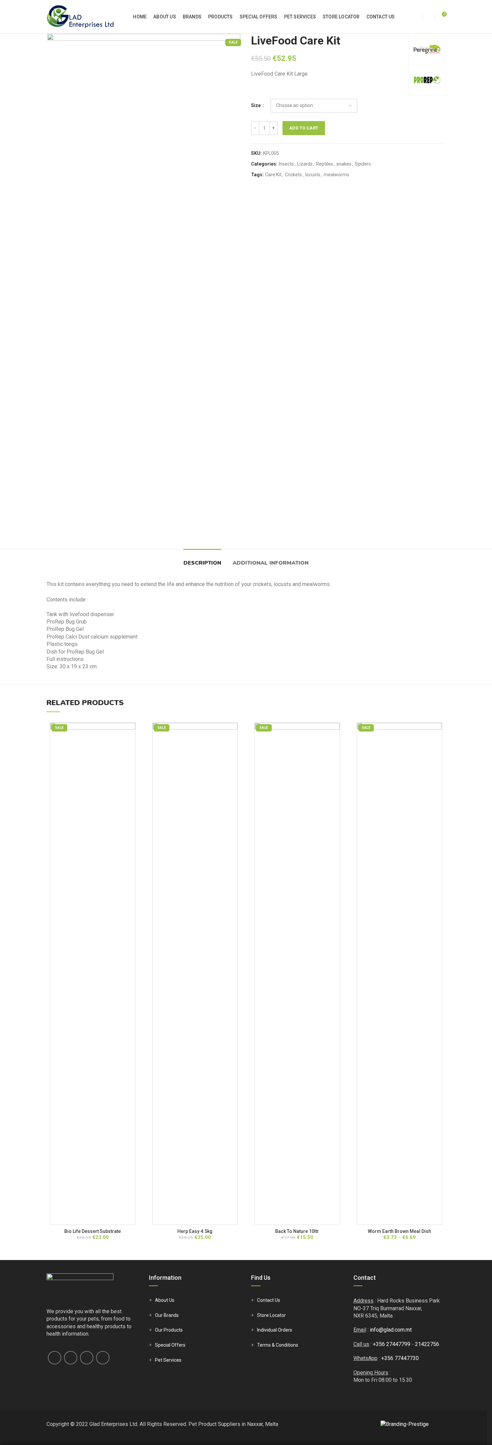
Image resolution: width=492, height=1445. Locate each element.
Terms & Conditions (277, 1345)
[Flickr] (102, 1357)
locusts (312, 174)
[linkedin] (86, 1357)
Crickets (293, 174)
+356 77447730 (400, 1358)
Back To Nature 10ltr (297, 1231)
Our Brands (167, 1315)
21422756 (427, 1344)
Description (202, 563)
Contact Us (268, 1300)
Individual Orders (274, 1330)
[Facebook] (54, 1357)
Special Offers (170, 1345)
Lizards (305, 164)
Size (256, 105)
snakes (343, 164)
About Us (164, 1300)
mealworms (336, 174)
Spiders (363, 164)
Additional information (271, 563)
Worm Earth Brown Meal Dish (399, 1231)
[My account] (417, 16)
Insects (286, 164)
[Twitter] (70, 1357)
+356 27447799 (391, 1344)
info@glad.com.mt (391, 1330)
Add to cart (303, 127)
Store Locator (271, 1315)
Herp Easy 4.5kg (195, 1231)
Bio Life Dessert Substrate (92, 1231)
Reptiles (324, 164)
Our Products (169, 1330)
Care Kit (273, 174)
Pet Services (168, 1360)
